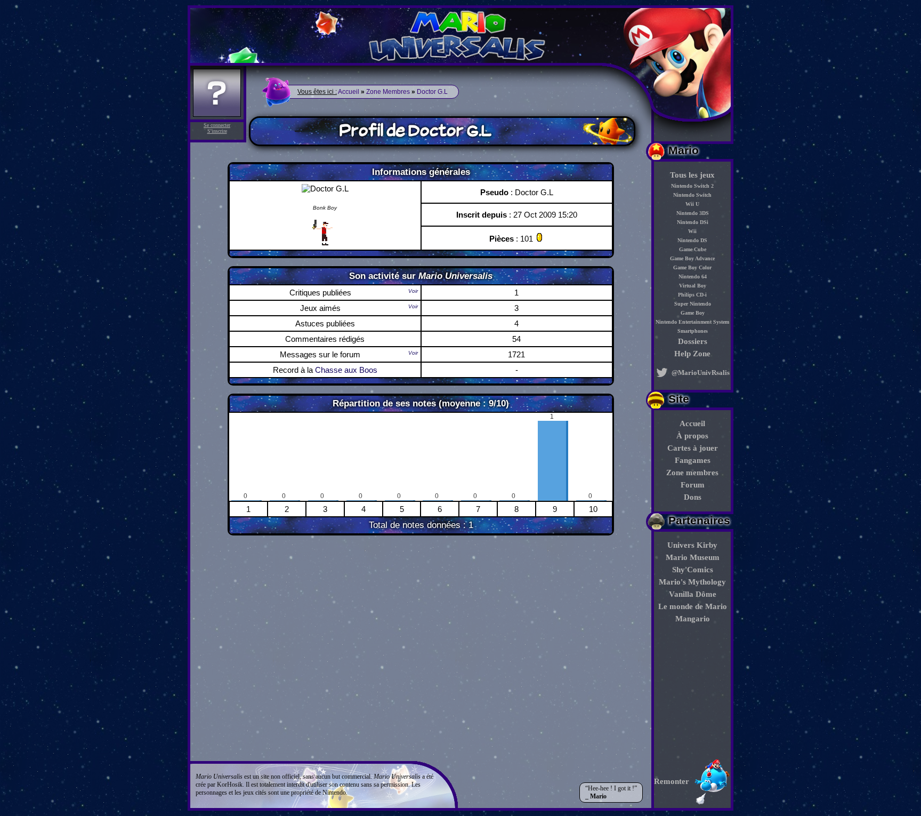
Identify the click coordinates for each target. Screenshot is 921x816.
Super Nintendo (692, 304)
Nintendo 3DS (692, 213)
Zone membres (692, 472)
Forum (693, 485)
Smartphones (692, 331)
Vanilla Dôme (692, 594)
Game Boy (693, 313)
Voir (413, 291)
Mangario (692, 618)
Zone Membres (388, 91)
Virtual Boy (692, 286)
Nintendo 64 (692, 276)
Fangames (692, 460)
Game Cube (692, 249)
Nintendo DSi (692, 222)
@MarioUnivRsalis (700, 373)
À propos (692, 435)
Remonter (671, 781)
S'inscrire (217, 131)
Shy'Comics (692, 569)
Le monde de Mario (692, 606)
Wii (692, 231)
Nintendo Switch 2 (692, 186)
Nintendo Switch (692, 195)
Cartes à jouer (692, 448)
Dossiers (692, 341)
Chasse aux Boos (346, 369)
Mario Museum (693, 557)
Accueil (692, 423)
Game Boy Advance (692, 258)
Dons (692, 497)
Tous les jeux (692, 175)
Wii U (692, 204)
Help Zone (692, 353)
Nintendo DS (692, 240)
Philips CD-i (692, 295)
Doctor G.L (432, 91)
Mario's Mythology (692, 582)
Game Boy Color (692, 267)
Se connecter (217, 125)
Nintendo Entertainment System (692, 322)
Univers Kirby (692, 545)
